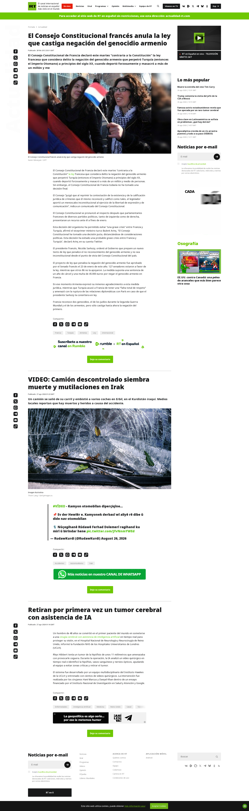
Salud (129, 706)
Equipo (115, 765)
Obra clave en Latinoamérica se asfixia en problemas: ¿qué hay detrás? (197, 121)
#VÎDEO (59, 506)
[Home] (32, 6)
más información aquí (135, 806)
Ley (94, 332)
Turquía (70, 332)
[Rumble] (188, 6)
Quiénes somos (119, 757)
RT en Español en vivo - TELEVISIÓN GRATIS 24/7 (198, 55)
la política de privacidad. (197, 164)
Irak (91, 563)
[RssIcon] (219, 766)
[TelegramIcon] (198, 6)
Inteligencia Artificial (81, 706)
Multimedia (128, 6)
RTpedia (82, 774)
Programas (100, 6)
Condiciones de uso (121, 777)
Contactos (117, 761)
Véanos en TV (171, 6)
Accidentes (59, 563)
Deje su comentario (100, 359)
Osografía (187, 243)
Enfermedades (61, 706)
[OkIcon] (207, 6)
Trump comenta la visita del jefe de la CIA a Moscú (197, 97)
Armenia (83, 332)
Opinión (115, 6)
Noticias (80, 6)
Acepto (194, 164)
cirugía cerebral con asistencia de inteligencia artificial (90, 637)
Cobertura (117, 769)
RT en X (50, 792)
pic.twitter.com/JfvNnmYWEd (111, 531)
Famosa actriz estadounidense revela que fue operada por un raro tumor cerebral (199, 109)
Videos (82, 766)
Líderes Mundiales (87, 778)
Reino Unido (115, 706)
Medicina (100, 706)
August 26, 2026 (113, 538)
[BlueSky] (202, 6)
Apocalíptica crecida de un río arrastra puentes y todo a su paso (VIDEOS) (197, 132)
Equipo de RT (145, 6)
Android (149, 757)
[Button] (158, 6)
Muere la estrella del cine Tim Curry (196, 86)
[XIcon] (193, 6)
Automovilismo (76, 563)
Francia (58, 332)
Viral (89, 6)
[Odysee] (195, 766)
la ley (71, 174)
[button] (199, 38)
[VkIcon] (184, 6)
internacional (107, 332)
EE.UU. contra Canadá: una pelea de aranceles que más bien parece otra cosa (199, 280)
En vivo (67, 6)
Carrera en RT (118, 773)
